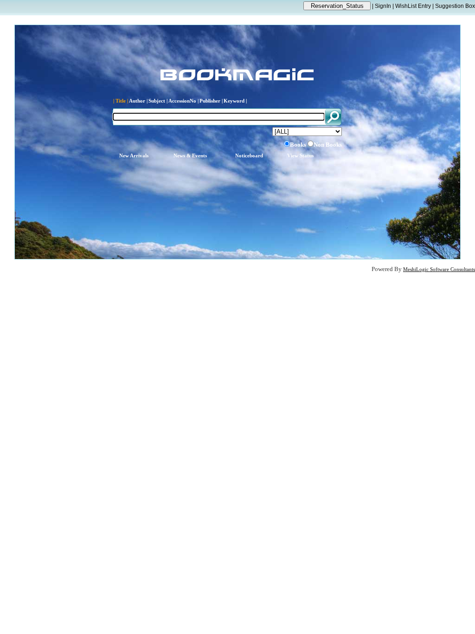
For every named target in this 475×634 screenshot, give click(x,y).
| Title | (120, 101)
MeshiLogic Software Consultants (439, 269)
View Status (300, 155)
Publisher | (211, 101)
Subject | (157, 101)
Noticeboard (249, 155)
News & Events (190, 155)
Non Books (328, 144)
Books (298, 144)
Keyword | (235, 101)
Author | (138, 101)
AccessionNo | (183, 101)
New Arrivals (133, 155)
